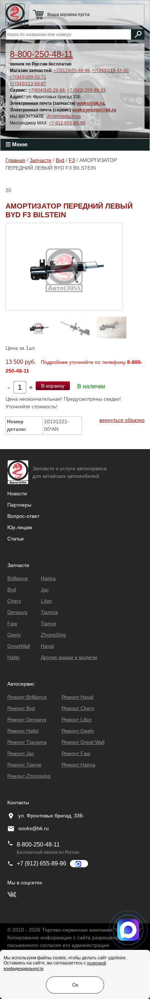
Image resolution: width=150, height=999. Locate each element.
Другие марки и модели (69, 657)
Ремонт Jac (20, 753)
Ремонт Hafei (22, 731)
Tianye (48, 623)
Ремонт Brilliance (27, 697)
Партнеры (19, 505)
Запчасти (40, 160)
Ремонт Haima (78, 765)
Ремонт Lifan (77, 719)
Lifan (46, 601)
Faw (12, 623)
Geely (14, 635)
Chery (14, 601)
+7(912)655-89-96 (72, 70)
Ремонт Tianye (24, 765)
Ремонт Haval (78, 697)
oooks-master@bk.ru (94, 109)
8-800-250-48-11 (41, 54)
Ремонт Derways (26, 719)
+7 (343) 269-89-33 (86, 90)
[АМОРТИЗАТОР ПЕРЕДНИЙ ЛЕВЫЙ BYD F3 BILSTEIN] (64, 266)
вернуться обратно (122, 420)
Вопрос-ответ (23, 516)
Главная (15, 160)
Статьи (15, 539)
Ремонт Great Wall (83, 742)
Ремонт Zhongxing (29, 776)
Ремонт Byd (21, 708)
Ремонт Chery (78, 708)
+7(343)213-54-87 (28, 83)
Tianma (49, 612)
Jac (45, 589)
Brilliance (17, 578)
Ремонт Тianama (27, 742)
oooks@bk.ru (90, 103)
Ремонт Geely (78, 731)
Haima (48, 578)
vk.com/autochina (63, 116)
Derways (17, 612)
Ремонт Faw (76, 753)
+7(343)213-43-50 (110, 70)
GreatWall (18, 646)
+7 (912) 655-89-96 (41, 863)
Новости (17, 493)
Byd (60, 160)
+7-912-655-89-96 (67, 123)
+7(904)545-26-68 (46, 90)
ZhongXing (53, 635)
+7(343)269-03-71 (28, 77)
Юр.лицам (19, 527)
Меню (19, 144)
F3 (72, 160)
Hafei (13, 657)
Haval (47, 646)
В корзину (52, 386)
